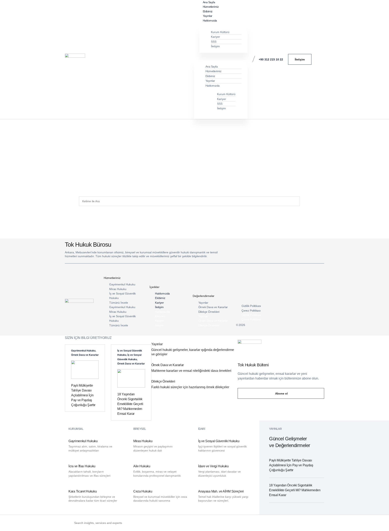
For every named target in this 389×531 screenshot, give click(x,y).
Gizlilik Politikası (251, 305)
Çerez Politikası (251, 310)
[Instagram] (311, 324)
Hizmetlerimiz (213, 71)
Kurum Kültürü (220, 32)
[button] (222, 55)
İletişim (215, 46)
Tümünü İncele (118, 302)
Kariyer (215, 36)
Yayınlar (210, 80)
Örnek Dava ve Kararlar (213, 307)
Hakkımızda (210, 20)
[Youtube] (319, 324)
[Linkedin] (296, 324)
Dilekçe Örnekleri (209, 311)
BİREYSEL (139, 428)
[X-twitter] (303, 324)
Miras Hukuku (117, 289)
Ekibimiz (210, 76)
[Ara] (304, 201)
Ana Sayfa (211, 66)
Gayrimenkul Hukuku (122, 284)
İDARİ (201, 428)
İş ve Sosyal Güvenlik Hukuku (122, 296)
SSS (213, 41)
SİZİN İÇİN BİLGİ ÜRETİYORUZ (88, 338)
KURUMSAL (75, 428)
